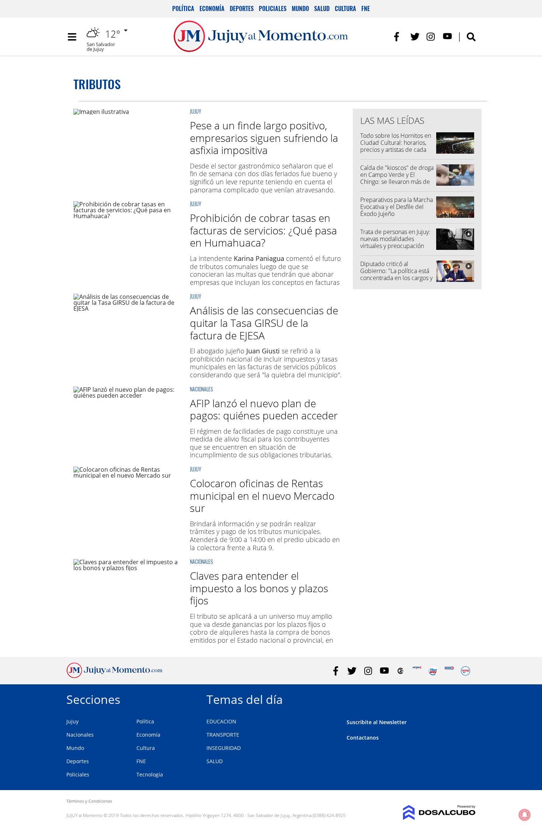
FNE (365, 8)
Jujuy (195, 111)
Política (183, 8)
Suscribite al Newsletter (377, 722)
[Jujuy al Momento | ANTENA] (416, 670)
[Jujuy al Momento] (114, 676)
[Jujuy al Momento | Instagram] (431, 36)
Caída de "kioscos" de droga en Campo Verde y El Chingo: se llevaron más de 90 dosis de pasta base (397, 178)
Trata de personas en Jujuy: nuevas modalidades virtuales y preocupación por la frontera (395, 242)
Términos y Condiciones (89, 801)
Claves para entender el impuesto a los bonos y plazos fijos (259, 588)
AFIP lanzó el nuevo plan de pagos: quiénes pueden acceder (264, 409)
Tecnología (149, 774)
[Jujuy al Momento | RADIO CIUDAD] (465, 670)
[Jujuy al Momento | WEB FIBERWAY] (433, 670)
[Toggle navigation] (72, 36)
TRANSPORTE (222, 734)
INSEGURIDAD (223, 747)
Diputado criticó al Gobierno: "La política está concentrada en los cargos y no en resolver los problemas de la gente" (396, 278)
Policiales (272, 8)
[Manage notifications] (525, 815)
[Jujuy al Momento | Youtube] (447, 36)
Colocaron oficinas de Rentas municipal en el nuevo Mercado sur (262, 495)
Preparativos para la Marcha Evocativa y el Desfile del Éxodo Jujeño (396, 207)
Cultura (345, 8)
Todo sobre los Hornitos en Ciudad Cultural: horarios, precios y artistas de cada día (395, 146)
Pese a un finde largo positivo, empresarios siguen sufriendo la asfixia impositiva (264, 137)
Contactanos (363, 737)
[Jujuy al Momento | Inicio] (467, 698)
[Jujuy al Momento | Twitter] (415, 36)
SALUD (214, 761)
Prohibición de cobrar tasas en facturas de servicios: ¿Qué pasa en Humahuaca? (263, 230)
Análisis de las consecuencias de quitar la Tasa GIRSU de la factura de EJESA (264, 322)
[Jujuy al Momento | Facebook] (398, 36)
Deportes (242, 8)
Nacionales (201, 389)
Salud (322, 8)
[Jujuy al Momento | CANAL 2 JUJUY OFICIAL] (400, 670)
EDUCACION (221, 721)
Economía (212, 8)
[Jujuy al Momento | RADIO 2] (449, 670)
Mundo (300, 8)
